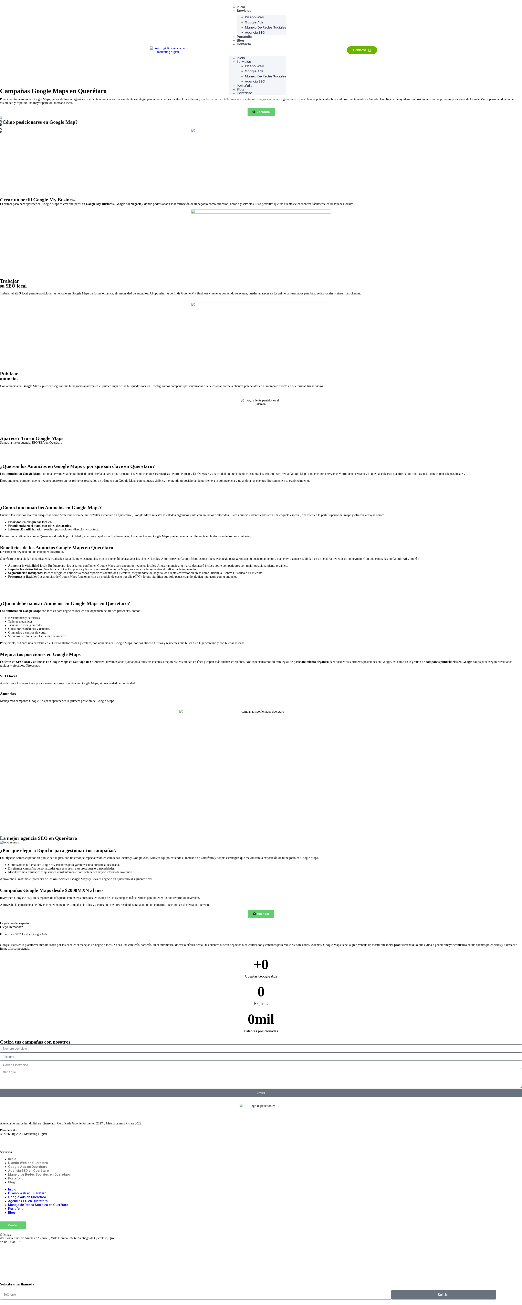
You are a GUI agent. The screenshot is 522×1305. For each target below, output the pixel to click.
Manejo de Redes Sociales (265, 27)
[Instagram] (16, 1141)
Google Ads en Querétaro (27, 1167)
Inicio (241, 7)
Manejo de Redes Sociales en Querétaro (39, 1174)
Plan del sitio (8, 1130)
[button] (257, 51)
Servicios (244, 10)
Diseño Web (254, 17)
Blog (240, 40)
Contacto (244, 44)
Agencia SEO (255, 32)
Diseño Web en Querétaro (28, 1163)
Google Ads (254, 22)
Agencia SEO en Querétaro (28, 1171)
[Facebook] (5, 1141)
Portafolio (244, 37)
